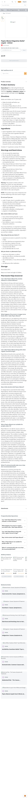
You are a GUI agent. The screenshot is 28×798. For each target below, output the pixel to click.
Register (24, 1)
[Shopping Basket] (15, 2)
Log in (19, 1)
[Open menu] (5, 2)
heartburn (9, 91)
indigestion (16, 91)
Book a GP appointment (12, 10)
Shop (2, 10)
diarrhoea (21, 93)
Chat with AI (22, 10)
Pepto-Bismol (4, 88)
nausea (21, 91)
